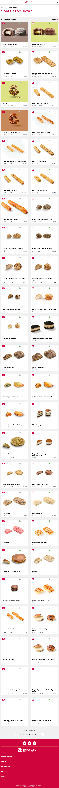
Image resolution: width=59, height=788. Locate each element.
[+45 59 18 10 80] (29, 743)
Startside (3, 7)
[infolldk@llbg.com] (34, 743)
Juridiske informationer (21, 785)
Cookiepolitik (39, 785)
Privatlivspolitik (31, 785)
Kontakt (3, 776)
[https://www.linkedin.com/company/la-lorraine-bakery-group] (24, 743)
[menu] (57, 2)
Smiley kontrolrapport (29, 786)
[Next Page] (42, 734)
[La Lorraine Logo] (30, 2)
